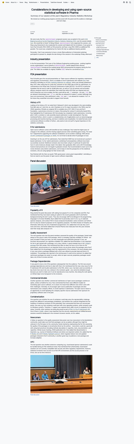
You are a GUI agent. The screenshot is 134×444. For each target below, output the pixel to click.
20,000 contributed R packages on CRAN (43, 135)
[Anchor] (52, 59)
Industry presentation (101, 40)
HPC (97, 57)
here (31, 43)
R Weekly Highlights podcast (51, 334)
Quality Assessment (101, 47)
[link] (14, 2)
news (32, 23)
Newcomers (99, 55)
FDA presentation (100, 42)
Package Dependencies (102, 49)
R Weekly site (34, 334)
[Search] (130, 2)
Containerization (100, 53)
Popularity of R (100, 45)
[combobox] (130, 2)
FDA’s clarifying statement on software (59, 82)
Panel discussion (100, 44)
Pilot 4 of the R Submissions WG (80, 309)
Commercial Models (101, 51)
